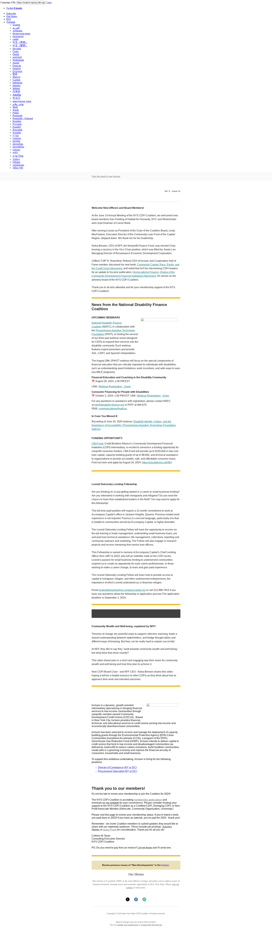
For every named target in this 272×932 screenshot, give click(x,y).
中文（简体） (20, 42)
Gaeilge (16, 79)
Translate (10, 22)
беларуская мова (21, 33)
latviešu (16, 141)
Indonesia (17, 82)
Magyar (16, 77)
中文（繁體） (20, 45)
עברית (16, 135)
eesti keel (17, 57)
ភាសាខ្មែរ (17, 95)
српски (16, 149)
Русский (17, 124)
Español (17, 127)
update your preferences (127, 925)
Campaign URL (8, 2)
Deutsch (17, 68)
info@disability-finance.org (109, 404)
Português (18, 115)
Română (17, 121)
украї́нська (18, 165)
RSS (8, 19)
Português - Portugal (23, 118)
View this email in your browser (106, 176)
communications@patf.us (113, 408)
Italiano (16, 88)
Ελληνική (17, 71)
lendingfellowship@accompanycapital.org (122, 590)
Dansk (16, 54)
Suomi (16, 62)
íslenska (16, 85)
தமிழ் (15, 152)
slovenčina (18, 144)
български (18, 36)
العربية (16, 27)
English (16, 24)
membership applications (148, 799)
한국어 (16, 98)
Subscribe (11, 13)
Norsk (16, 110)
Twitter (14, 8)
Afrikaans (17, 30)
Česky (16, 51)
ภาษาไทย (18, 156)
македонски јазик (22, 101)
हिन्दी (15, 74)
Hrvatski (17, 48)
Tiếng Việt (18, 167)
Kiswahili (17, 129)
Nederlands (18, 60)
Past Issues (11, 16)
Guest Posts (109, 829)
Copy (49, 2)
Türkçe (16, 159)
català (15, 39)
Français (17, 65)
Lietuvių (17, 138)
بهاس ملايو (18, 104)
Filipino (16, 162)
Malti (15, 107)
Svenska (17, 132)
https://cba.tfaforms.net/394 (157, 462)
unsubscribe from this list (151, 925)
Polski (16, 112)
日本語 (16, 91)
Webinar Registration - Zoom (115, 386)
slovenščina (18, 146)
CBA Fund (97, 443)
